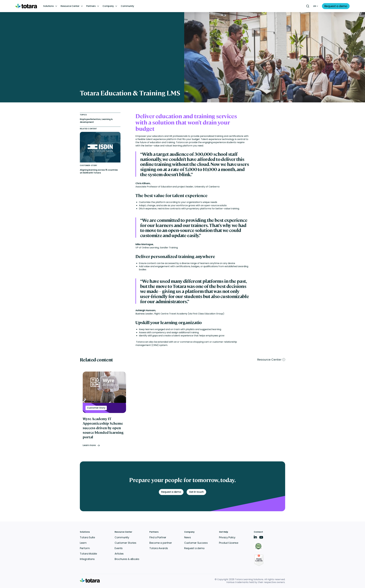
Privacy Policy (227, 537)
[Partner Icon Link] (259, 546)
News (187, 537)
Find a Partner (157, 537)
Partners (91, 6)
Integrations (87, 559)
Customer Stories (125, 543)
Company (108, 6)
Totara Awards (158, 548)
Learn (83, 543)
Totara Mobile (88, 553)
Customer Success (196, 543)
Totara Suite (87, 537)
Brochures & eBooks (127, 559)
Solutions (48, 6)
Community (127, 6)
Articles (119, 553)
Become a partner (160, 543)
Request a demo (194, 548)
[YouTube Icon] (261, 538)
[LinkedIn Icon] (255, 537)
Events (119, 548)
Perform (85, 548)
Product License (228, 543)
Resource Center (70, 6)
